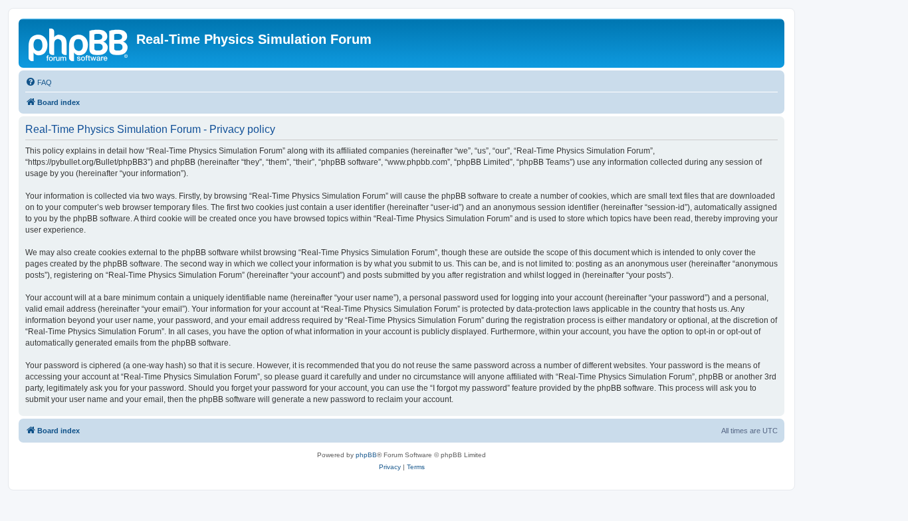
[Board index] (79, 43)
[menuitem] (38, 82)
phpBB (366, 455)
